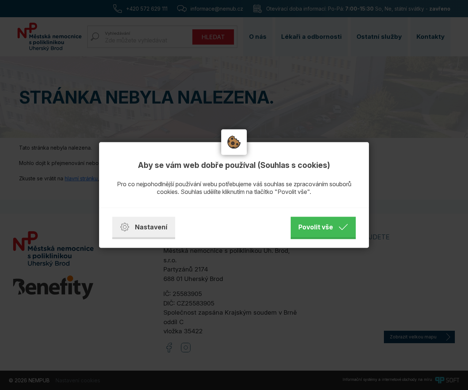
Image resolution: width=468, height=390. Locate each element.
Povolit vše (315, 227)
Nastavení (151, 227)
